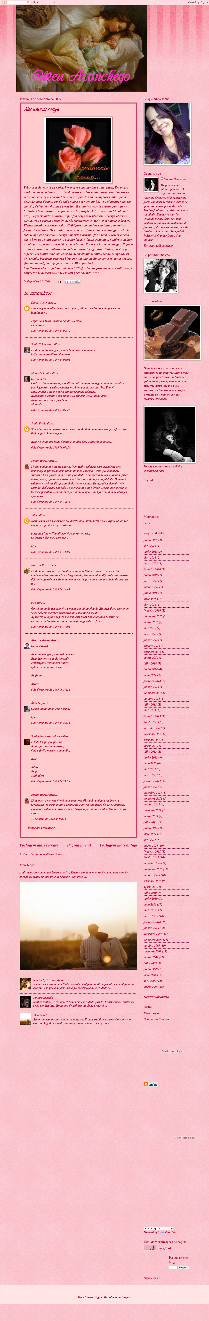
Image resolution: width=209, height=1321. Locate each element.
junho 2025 (151, 540)
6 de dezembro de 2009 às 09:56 (50, 447)
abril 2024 (150, 546)
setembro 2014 (152, 651)
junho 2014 (151, 669)
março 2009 (151, 986)
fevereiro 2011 (152, 851)
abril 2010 (150, 910)
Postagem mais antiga (118, 845)
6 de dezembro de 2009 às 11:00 (50, 552)
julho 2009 (150, 963)
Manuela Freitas (41, 373)
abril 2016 (150, 604)
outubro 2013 (152, 698)
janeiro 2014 (151, 687)
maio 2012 (150, 763)
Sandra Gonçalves (175, 179)
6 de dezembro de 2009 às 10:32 (50, 502)
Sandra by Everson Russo (48, 980)
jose (33, 603)
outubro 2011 (152, 804)
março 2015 (151, 634)
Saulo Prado (38, 423)
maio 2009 (150, 975)
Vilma (35, 515)
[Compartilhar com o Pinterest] (79, 282)
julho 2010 (150, 892)
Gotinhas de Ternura (156, 1019)
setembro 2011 (152, 810)
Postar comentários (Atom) (47, 854)
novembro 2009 (153, 939)
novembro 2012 (153, 734)
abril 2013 (150, 710)
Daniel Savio (39, 302)
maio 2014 (150, 675)
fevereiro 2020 (152, 569)
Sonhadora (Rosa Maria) (46, 736)
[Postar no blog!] (69, 282)
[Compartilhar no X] (72, 282)
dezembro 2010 (153, 863)
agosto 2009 (151, 957)
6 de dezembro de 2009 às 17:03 (50, 627)
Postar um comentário (41, 827)
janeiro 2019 (151, 581)
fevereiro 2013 (152, 716)
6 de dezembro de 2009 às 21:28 (50, 781)
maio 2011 (150, 834)
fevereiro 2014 (152, 681)
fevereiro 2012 (152, 781)
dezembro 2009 (153, 934)
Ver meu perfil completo (158, 245)
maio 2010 (150, 904)
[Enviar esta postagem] (59, 281)
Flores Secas (151, 1013)
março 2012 (151, 775)
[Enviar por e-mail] (66, 282)
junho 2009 (151, 969)
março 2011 (151, 845)
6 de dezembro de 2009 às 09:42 (50, 410)
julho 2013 (150, 704)
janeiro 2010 (151, 928)
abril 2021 (150, 557)
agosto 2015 (151, 622)
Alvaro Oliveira (40, 640)
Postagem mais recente (39, 845)
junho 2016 (151, 593)
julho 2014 (150, 663)
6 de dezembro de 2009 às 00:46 (50, 331)
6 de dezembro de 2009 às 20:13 (50, 723)
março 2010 (151, 916)
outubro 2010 (152, 875)
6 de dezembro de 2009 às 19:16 (50, 689)
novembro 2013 (153, 693)
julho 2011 (150, 822)
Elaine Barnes (40, 461)
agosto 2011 (151, 816)
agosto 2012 (151, 745)
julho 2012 (150, 751)
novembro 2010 (153, 869)
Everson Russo (40, 565)
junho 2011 (151, 828)
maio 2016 (150, 598)
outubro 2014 (152, 646)
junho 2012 (151, 757)
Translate (170, 1232)
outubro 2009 (152, 945)
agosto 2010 (151, 887)
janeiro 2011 (151, 857)
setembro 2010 (152, 881)
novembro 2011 (153, 798)
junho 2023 (151, 551)
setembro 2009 (152, 951)
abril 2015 (150, 628)
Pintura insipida (43, 997)
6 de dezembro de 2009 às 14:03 (50, 589)
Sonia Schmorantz (42, 344)
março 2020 (151, 563)
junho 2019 (151, 575)
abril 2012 (150, 769)
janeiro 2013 (151, 722)
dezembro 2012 (153, 728)
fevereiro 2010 (152, 922)
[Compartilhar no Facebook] (76, 282)
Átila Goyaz (38, 703)
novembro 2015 (153, 616)
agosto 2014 (151, 657)
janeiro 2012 (151, 787)
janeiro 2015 (151, 640)
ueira (147, 523)
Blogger (126, 1297)
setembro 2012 (152, 740)
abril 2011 (150, 839)
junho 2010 (151, 898)
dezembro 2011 (153, 792)
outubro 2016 (152, 587)
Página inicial (79, 845)
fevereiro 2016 (152, 610)
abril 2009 (150, 981)
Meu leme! (27, 864)
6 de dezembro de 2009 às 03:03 (50, 360)
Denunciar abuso (156, 996)
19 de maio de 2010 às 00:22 (48, 819)
